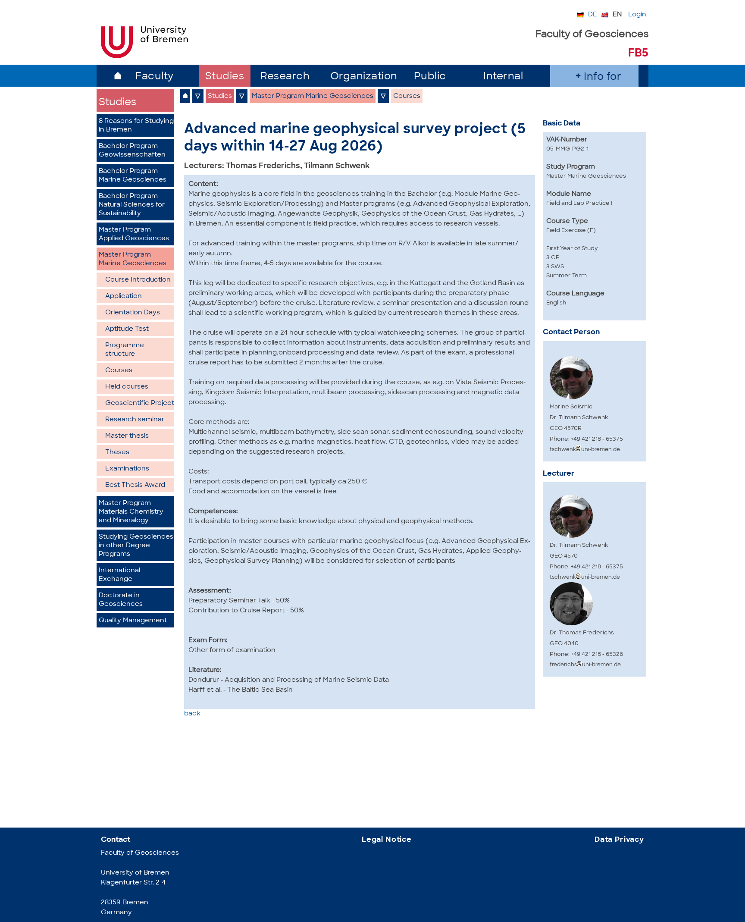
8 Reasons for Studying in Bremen (136, 125)
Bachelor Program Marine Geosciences (132, 175)
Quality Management (133, 621)
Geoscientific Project (139, 403)
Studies (224, 77)
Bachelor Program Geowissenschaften (132, 150)
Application (123, 296)
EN (617, 15)
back (192, 714)
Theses (117, 452)
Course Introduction (138, 280)
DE (592, 15)
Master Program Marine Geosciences (132, 259)
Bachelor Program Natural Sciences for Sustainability (132, 205)
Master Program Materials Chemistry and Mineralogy (131, 512)
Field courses (126, 387)
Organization (364, 77)
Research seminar (134, 420)
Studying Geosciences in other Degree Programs (136, 546)
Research (285, 77)
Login (637, 15)
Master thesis (127, 436)
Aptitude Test (127, 329)
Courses (118, 370)
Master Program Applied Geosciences (134, 234)
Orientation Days (132, 313)
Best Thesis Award (135, 485)
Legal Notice (387, 840)
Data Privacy (619, 840)
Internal (503, 77)
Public (430, 77)
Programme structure (124, 350)
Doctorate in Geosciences (121, 600)
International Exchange (119, 575)
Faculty (154, 77)
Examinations (127, 469)
